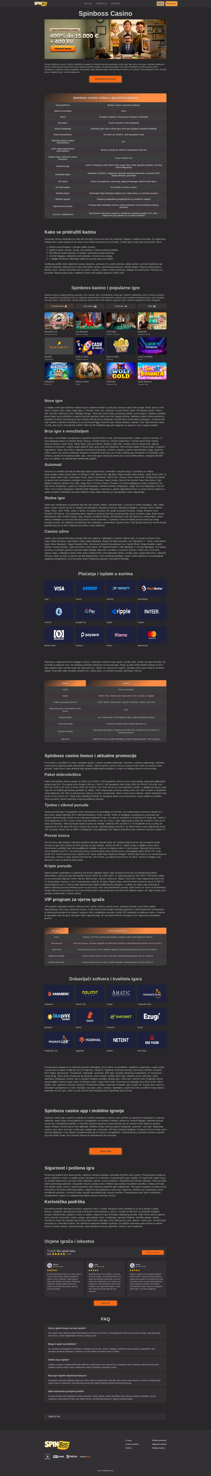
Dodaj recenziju (153, 1252)
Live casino (88, 306)
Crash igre (119, 306)
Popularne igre (57, 306)
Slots (150, 306)
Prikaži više (105, 1303)
